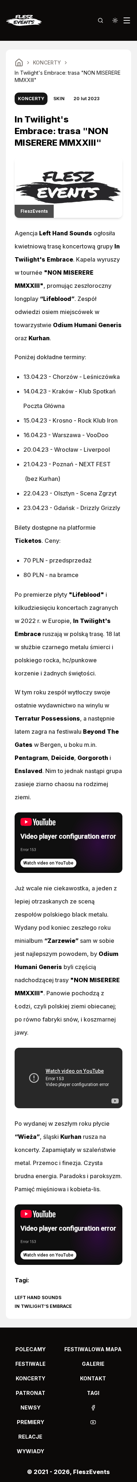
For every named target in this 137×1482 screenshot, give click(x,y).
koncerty (30, 1378)
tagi (93, 1393)
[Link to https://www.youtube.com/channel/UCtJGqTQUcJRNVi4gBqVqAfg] (93, 1422)
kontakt (93, 1378)
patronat (30, 1393)
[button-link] (93, 1407)
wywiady (30, 1451)
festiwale (30, 1364)
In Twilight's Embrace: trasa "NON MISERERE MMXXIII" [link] (68, 76)
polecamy (30, 1349)
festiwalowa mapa (93, 1349)
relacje (30, 1437)
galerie (93, 1364)
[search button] (100, 20)
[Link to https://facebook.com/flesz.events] (93, 1408)
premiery (30, 1422)
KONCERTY (47, 62)
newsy (30, 1407)
